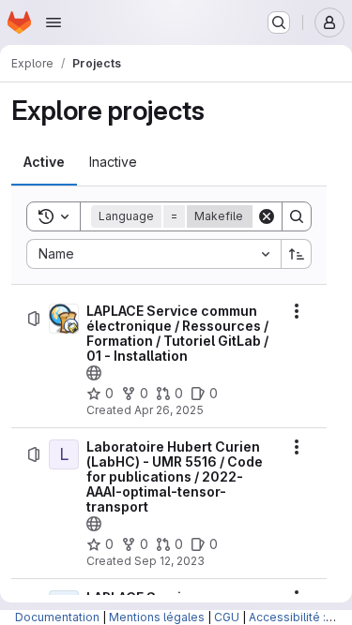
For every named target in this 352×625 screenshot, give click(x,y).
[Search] (297, 216)
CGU (226, 617)
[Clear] (266, 216)
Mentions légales (157, 617)
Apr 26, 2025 (169, 410)
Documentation (57, 617)
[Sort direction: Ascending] (297, 254)
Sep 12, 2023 (169, 561)
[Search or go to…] (279, 22)
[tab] (44, 162)
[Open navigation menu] (53, 22)
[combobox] (153, 254)
